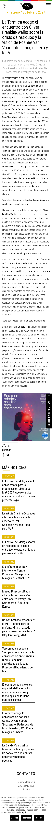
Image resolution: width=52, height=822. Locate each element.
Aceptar (14, 818)
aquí (24, 812)
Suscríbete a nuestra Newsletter (49, 411)
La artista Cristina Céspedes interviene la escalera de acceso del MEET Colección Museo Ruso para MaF (18, 521)
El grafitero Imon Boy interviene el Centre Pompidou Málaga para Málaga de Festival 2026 (16, 572)
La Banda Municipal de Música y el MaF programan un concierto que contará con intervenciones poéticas (18, 753)
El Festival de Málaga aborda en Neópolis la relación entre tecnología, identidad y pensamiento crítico (18, 547)
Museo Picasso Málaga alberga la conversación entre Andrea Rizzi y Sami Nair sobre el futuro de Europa (17, 599)
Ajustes (39, 818)
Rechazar (27, 818)
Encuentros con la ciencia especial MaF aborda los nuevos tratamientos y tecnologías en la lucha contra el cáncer (17, 692)
